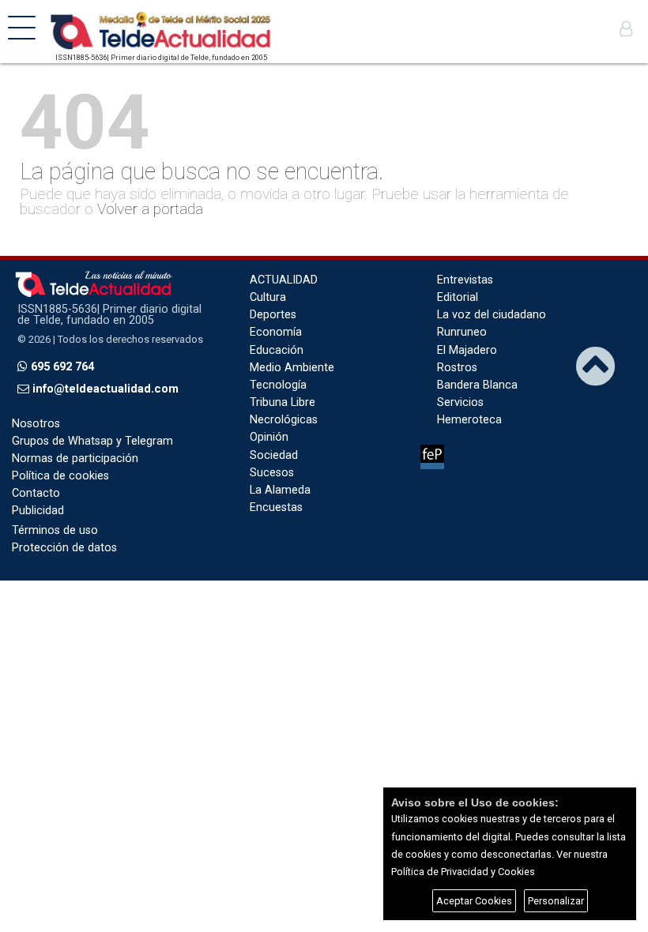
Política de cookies (60, 476)
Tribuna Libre (282, 402)
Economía (276, 332)
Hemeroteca (469, 420)
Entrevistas (465, 280)
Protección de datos (64, 547)
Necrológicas (284, 420)
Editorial (457, 297)
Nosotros (36, 423)
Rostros (457, 367)
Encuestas (276, 507)
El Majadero (467, 350)
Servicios (460, 402)
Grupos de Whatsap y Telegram (92, 441)
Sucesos (272, 472)
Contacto (36, 493)
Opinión (269, 437)
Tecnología (278, 385)
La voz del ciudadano (491, 314)
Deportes (273, 314)
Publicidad (38, 510)
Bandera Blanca (477, 385)
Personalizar (556, 901)
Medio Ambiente (292, 367)
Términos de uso (55, 530)
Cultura (268, 297)
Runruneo (462, 332)
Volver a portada (150, 209)
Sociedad (274, 455)
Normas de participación (75, 458)
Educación (276, 350)
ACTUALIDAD (284, 280)
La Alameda (280, 490)
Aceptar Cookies (474, 901)
